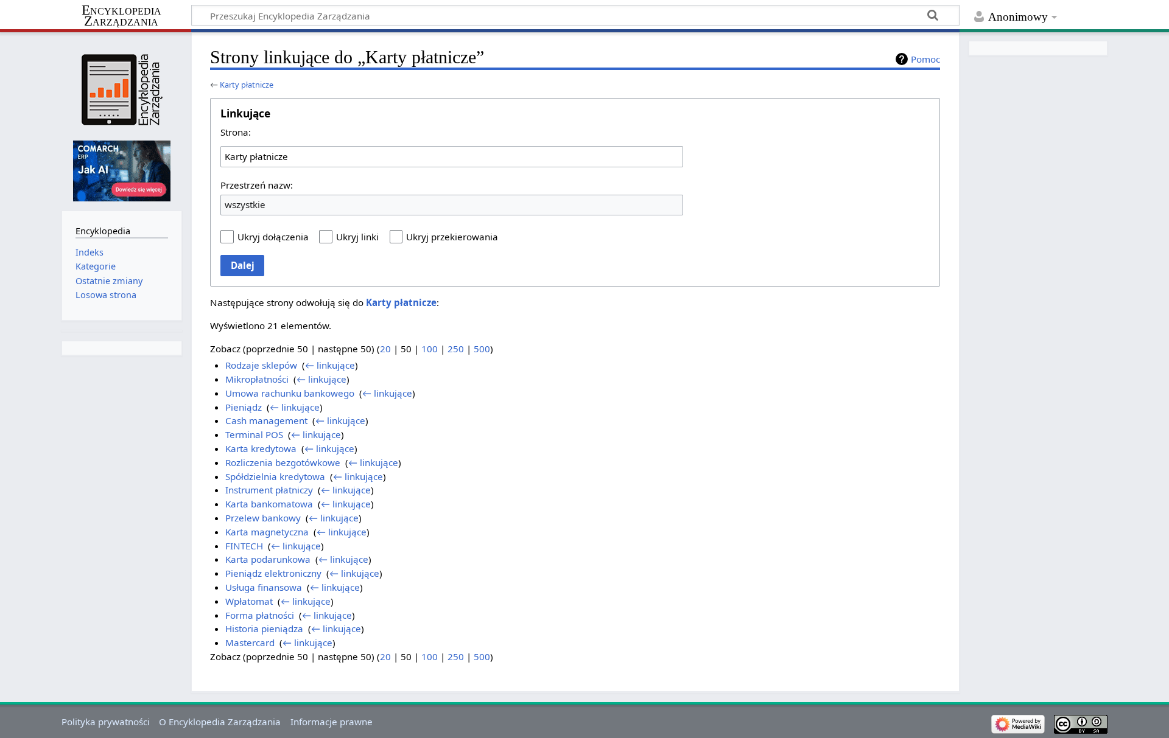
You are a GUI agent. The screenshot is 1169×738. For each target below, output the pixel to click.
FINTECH (244, 546)
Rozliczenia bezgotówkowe (282, 462)
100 (429, 349)
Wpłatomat (249, 601)
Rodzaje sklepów (261, 365)
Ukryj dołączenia (273, 237)
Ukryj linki (357, 237)
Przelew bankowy (263, 518)
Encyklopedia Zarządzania (121, 16)
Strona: (235, 132)
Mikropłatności (257, 379)
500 (482, 349)
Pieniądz (243, 407)
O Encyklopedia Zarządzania (220, 721)
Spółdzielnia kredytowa (275, 476)
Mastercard (250, 642)
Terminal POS (254, 434)
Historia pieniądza (264, 628)
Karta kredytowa (261, 448)
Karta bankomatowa (269, 504)
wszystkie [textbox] (245, 204)
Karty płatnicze (246, 84)
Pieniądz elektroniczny (273, 573)
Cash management (266, 420)
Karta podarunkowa (268, 559)
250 (456, 349)
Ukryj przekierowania (452, 237)
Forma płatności (259, 615)
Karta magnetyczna (267, 532)
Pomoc (925, 59)
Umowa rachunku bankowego (289, 393)
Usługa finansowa (263, 587)
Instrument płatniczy (269, 490)
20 (385, 349)
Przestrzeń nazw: (256, 185)
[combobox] (451, 156)
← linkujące (330, 365)
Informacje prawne (331, 721)
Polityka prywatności (105, 721)
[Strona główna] (121, 90)
